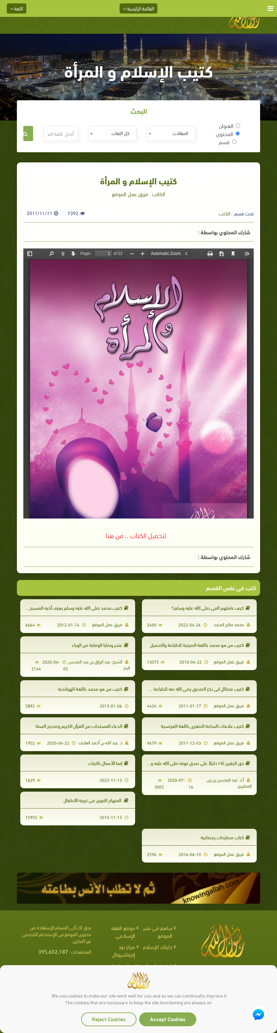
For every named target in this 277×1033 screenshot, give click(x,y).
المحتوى (224, 133)
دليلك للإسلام (157, 946)
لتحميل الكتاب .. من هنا (136, 534)
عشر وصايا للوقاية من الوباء (97, 644)
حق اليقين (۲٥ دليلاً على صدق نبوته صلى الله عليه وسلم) (192, 762)
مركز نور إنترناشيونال (123, 950)
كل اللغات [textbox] (120, 132)
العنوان (226, 125)
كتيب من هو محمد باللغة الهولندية (90, 688)
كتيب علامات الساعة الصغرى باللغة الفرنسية (202, 725)
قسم (224, 141)
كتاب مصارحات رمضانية (222, 837)
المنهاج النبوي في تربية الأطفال (93, 799)
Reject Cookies (109, 1019)
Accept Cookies (167, 1019)
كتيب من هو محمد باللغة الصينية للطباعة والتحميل (197, 644)
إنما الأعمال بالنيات (105, 762)
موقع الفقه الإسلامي (123, 931)
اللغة (18, 8)
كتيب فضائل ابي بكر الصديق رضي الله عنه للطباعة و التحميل (189, 688)
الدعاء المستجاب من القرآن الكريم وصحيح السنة (78, 725)
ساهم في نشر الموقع (157, 931)
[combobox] (171, 133)
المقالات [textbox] (180, 132)
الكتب (224, 213)
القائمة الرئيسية (140, 8)
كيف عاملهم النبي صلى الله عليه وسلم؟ (208, 607)
